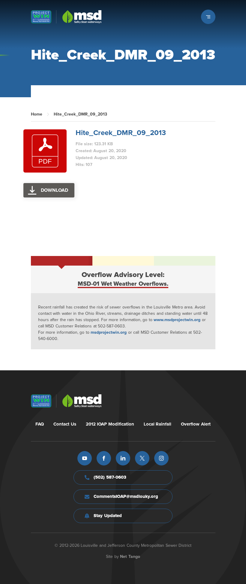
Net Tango (130, 557)
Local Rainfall (158, 424)
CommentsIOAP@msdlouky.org (126, 496)
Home (36, 114)
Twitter (142, 458)
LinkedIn (123, 458)
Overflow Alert (196, 424)
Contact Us (64, 424)
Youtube (84, 458)
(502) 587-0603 (110, 477)
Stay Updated (108, 515)
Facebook (104, 458)
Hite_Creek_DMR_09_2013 (121, 133)
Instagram (161, 458)
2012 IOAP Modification (110, 424)
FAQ (39, 424)
